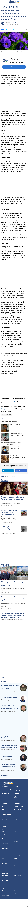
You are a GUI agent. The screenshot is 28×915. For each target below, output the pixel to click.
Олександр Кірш (5, 759)
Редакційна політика (6, 418)
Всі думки (4, 775)
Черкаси (4, 822)
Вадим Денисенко (6, 711)
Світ (3, 806)
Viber (10, 409)
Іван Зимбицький (5, 740)
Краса (3, 893)
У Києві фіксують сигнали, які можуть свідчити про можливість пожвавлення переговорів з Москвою (13, 605)
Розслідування (18, 806)
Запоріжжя (4, 819)
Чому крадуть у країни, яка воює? (9, 737)
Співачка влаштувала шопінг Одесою (10, 503)
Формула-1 (4, 834)
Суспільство (18, 809)
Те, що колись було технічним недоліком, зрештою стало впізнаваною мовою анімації (8, 518)
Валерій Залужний (6, 691)
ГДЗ (2, 841)
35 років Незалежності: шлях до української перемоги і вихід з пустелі (10, 686)
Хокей (3, 831)
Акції (3, 858)
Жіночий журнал (5, 895)
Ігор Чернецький (5, 749)
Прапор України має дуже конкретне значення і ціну (9, 746)
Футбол (3, 829)
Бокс (15, 831)
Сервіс (15, 858)
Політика (17, 803)
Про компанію (5, 786)
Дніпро (15, 819)
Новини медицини (6, 883)
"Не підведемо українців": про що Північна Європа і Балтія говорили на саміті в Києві (13, 584)
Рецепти (3, 865)
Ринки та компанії (6, 875)
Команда (16, 786)
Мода (15, 893)
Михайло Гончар (5, 770)
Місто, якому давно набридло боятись (7, 756)
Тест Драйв (4, 855)
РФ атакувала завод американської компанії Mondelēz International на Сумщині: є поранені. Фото (13, 615)
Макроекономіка (18, 875)
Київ (3, 817)
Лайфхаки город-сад (6, 414)
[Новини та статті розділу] (4, 477)
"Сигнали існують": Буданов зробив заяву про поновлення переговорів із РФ (13, 599)
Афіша (3, 890)
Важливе (4, 480)
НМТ (15, 846)
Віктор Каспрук (5, 700)
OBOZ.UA (8, 22)
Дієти (3, 868)
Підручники (16, 841)
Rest (3, 677)
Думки (3, 681)
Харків (15, 817)
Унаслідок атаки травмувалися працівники (12, 619)
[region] (14, 98)
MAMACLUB (16, 883)
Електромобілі (17, 855)
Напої (15, 865)
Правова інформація (6, 789)
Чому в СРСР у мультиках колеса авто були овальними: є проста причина (9, 512)
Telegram (4, 409)
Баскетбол (16, 829)
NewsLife (14, 22)
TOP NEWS (5, 565)
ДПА (15, 843)
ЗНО (3, 846)
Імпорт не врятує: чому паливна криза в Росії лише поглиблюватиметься (9, 766)
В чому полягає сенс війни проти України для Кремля (9, 696)
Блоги (3, 809)
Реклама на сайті (6, 793)
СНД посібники (5, 848)
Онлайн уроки (5, 843)
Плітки (15, 890)
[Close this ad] (27, 906)
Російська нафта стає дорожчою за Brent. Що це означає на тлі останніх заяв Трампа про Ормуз (10, 707)
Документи (16, 793)
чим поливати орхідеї (8, 401)
